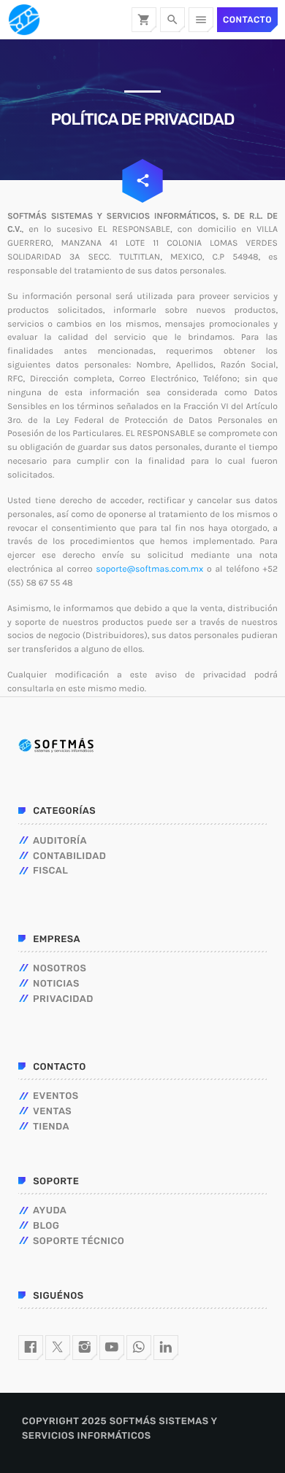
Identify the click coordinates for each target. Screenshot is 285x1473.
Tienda (51, 1127)
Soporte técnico (78, 1241)
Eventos (56, 1096)
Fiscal (50, 871)
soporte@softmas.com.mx (149, 569)
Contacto (247, 20)
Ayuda (49, 1210)
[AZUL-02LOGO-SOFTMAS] (56, 745)
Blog (46, 1226)
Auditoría (60, 841)
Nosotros (59, 968)
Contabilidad (69, 856)
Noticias (56, 984)
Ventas (52, 1111)
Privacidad (63, 999)
